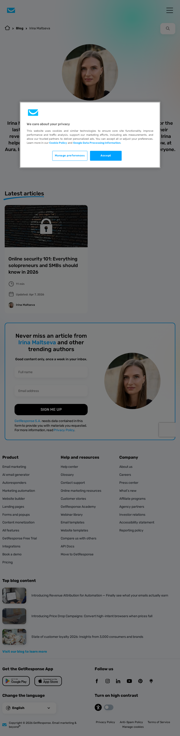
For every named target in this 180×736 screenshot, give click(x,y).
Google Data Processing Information (96, 142)
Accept (106, 155)
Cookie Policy (58, 142)
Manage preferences (70, 155)
